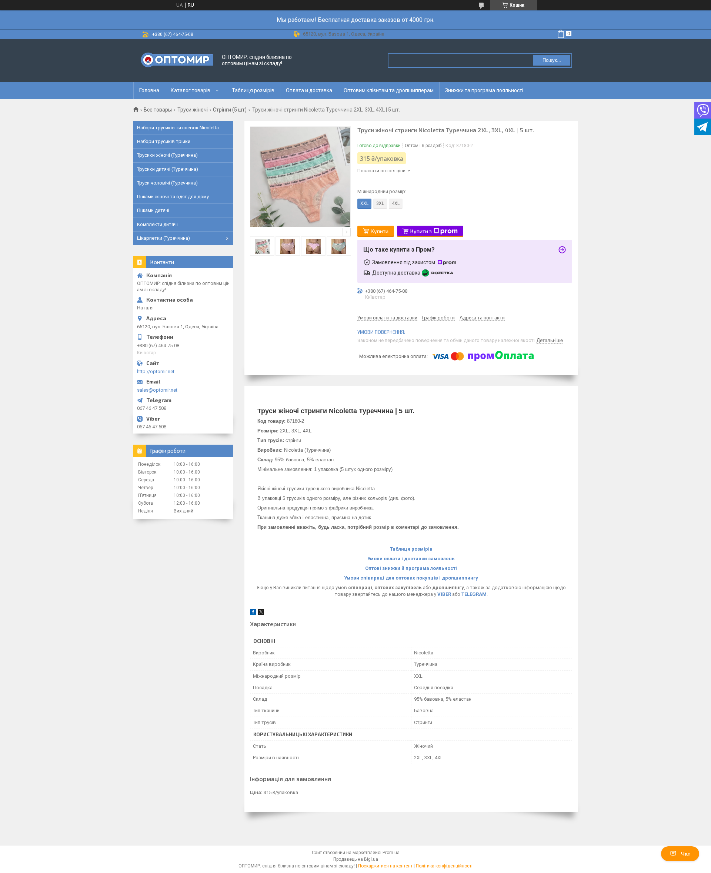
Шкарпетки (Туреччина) (163, 238)
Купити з (421, 231)
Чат (685, 854)
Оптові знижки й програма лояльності (411, 568)
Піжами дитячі (153, 210)
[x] (261, 613)
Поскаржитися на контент (385, 866)
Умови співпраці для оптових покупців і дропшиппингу (411, 578)
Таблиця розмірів (253, 90)
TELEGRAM (474, 594)
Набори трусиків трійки (163, 141)
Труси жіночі (192, 110)
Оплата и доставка (309, 90)
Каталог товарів (190, 90)
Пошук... (552, 60)
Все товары (158, 110)
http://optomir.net (155, 371)
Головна (149, 90)
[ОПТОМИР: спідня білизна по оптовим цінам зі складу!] (176, 60)
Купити (379, 231)
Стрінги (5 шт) (230, 110)
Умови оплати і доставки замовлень (411, 558)
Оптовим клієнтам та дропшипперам (389, 90)
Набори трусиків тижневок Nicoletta (178, 127)
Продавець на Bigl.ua (355, 859)
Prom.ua (391, 852)
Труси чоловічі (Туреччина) (167, 183)
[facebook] (253, 613)
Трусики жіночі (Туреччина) (167, 155)
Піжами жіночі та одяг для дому (173, 196)
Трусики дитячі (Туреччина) (167, 169)
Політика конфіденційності (444, 866)
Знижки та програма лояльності (484, 90)
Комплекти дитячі (157, 224)
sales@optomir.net (157, 390)
